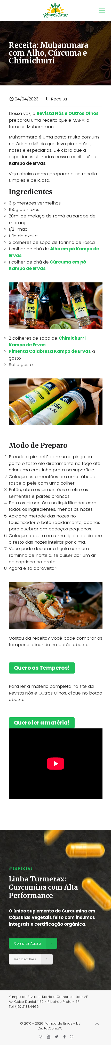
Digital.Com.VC (50, 1028)
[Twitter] (56, 1036)
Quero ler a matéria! (41, 722)
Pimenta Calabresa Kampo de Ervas (50, 351)
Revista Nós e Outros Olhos (68, 113)
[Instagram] (40, 1036)
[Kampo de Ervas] (56, 10)
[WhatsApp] (71, 1036)
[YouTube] (48, 1036)
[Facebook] (64, 1036)
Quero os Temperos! (42, 667)
